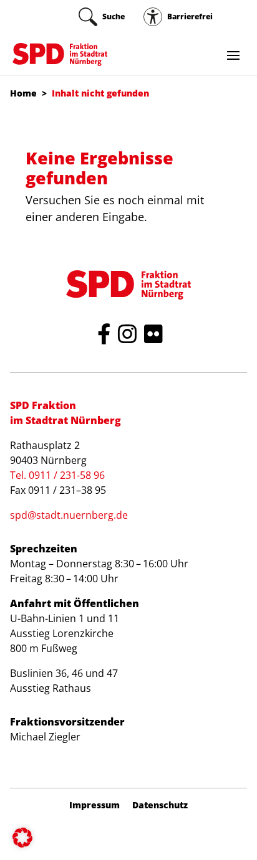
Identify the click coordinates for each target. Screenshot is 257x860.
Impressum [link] (94, 805)
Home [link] (23, 93)
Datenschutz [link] (160, 805)
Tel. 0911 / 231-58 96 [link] (57, 475)
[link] (102, 16)
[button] (22, 837)
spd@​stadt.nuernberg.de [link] (69, 515)
